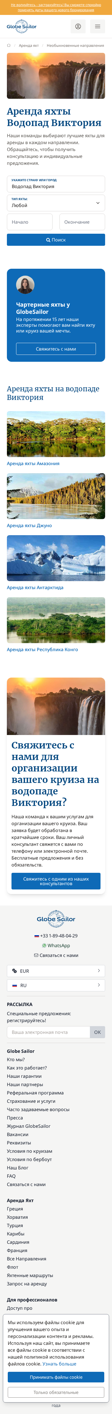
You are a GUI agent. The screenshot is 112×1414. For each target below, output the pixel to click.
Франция (17, 1250)
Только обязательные (56, 1392)
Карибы (15, 1234)
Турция (15, 1225)
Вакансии (17, 1134)
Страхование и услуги (31, 1101)
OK (97, 1032)
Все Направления (26, 1259)
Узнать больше (59, 1364)
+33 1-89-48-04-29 (59, 936)
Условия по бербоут (29, 1159)
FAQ (11, 1176)
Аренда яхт (29, 45)
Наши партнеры (25, 1084)
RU (23, 985)
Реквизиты (19, 1143)
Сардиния (18, 1242)
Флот (12, 1267)
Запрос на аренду (27, 1283)
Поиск (58, 240)
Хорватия (17, 1217)
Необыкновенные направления (75, 45)
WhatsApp (59, 945)
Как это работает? (27, 1068)
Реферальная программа (35, 1093)
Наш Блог (17, 1168)
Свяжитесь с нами (56, 349)
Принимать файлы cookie (56, 1377)
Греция (15, 1209)
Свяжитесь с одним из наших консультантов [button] (56, 881)
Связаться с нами (59, 955)
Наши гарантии (24, 1076)
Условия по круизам (29, 1151)
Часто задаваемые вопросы (38, 1109)
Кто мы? (16, 1059)
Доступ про (19, 1308)
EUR (24, 971)
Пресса (15, 1118)
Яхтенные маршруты (30, 1275)
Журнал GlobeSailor (29, 1126)
